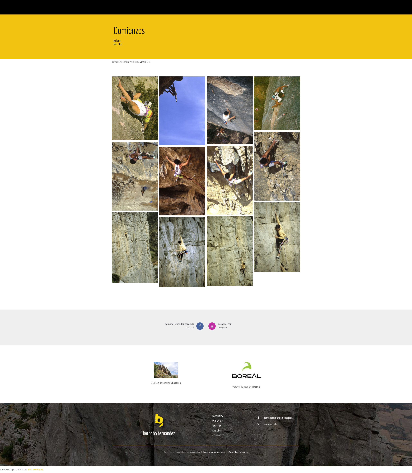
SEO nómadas (35, 469)
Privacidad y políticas (238, 452)
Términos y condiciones (214, 452)
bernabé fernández (120, 62)
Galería (134, 62)
